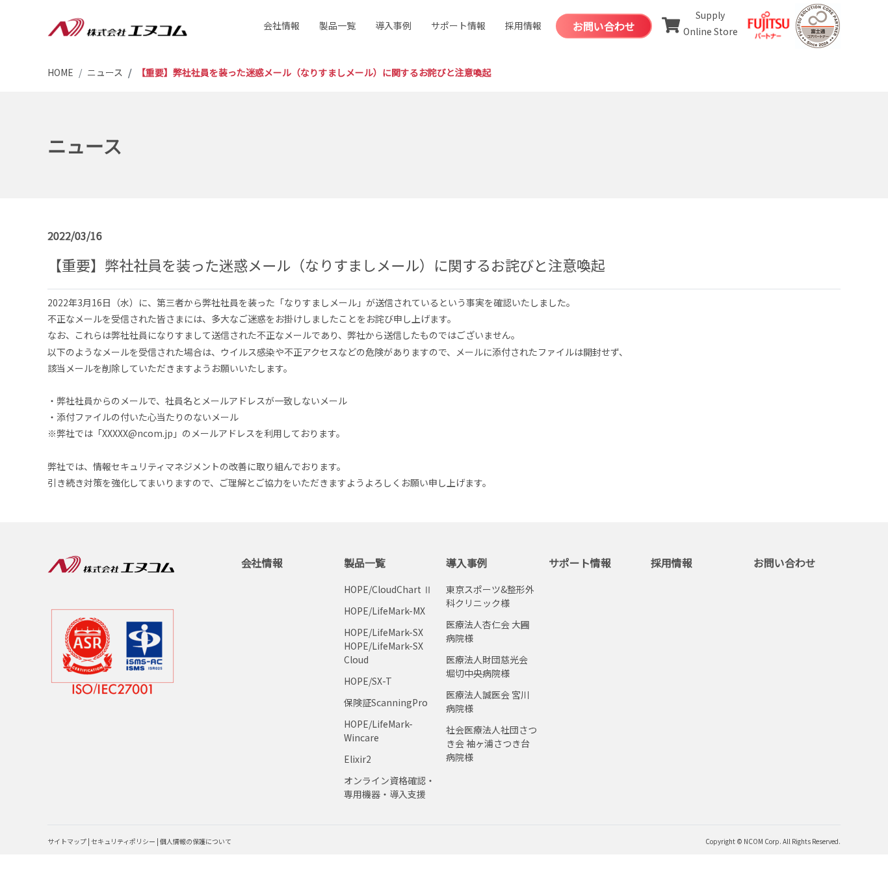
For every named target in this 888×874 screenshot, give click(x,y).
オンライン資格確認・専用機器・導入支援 (389, 787)
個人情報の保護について (195, 841)
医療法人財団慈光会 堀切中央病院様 (487, 666)
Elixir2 (357, 758)
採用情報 (523, 25)
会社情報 (281, 25)
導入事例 (393, 25)
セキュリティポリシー (123, 841)
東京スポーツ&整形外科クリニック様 (490, 596)
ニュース (105, 72)
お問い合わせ (604, 26)
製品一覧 (337, 25)
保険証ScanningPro (386, 702)
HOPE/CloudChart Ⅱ (388, 589)
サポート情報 (458, 25)
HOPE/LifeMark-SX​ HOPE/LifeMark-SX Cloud (383, 646)
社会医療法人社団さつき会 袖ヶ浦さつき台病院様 (491, 743)
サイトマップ (66, 841)
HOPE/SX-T (368, 680)
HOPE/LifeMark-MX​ (384, 610)
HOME (60, 72)
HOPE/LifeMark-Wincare (378, 730)
